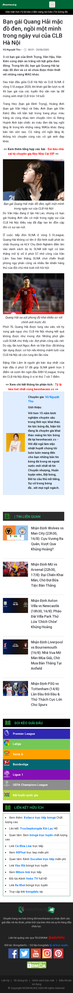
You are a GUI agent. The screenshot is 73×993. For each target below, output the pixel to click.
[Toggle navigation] (52, 4)
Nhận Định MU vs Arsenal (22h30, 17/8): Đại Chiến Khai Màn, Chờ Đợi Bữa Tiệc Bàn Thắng (47, 574)
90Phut (21, 852)
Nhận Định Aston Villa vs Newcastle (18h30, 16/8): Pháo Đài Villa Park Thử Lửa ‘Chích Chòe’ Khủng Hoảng (46, 614)
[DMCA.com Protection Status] (36, 964)
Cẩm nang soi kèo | (43, 11)
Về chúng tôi (22, 980)
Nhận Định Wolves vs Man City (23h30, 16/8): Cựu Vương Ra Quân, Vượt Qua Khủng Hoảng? (47, 538)
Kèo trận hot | (13, 11)
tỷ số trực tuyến (59, 945)
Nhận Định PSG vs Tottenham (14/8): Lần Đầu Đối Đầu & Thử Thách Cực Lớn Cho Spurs (46, 694)
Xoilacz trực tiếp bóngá (40, 817)
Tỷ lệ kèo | (26, 11)
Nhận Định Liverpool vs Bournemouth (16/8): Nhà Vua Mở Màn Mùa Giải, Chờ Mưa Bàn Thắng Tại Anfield (47, 655)
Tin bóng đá (61, 11)
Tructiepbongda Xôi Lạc (36, 828)
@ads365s (56, 937)
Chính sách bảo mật (44, 980)
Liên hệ (6, 980)
